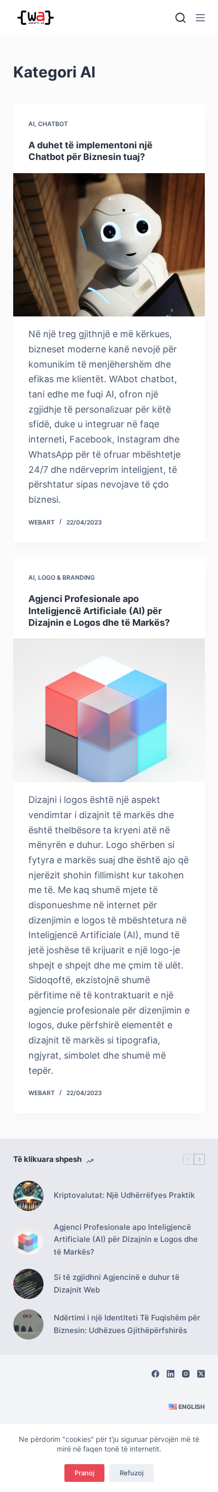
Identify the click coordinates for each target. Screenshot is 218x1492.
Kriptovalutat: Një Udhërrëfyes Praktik (124, 1195)
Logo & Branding (66, 577)
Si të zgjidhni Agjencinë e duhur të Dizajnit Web (116, 1283)
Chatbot (53, 124)
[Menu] (200, 17)
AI (31, 124)
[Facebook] (155, 1374)
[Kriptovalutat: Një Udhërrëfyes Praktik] (28, 1196)
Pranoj (84, 1473)
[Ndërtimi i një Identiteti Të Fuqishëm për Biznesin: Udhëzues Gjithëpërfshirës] (28, 1324)
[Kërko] (180, 18)
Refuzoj (131, 1473)
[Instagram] (186, 1374)
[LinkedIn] (170, 1374)
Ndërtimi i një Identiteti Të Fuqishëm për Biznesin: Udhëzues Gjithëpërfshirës (127, 1324)
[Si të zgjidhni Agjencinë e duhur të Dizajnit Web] (28, 1284)
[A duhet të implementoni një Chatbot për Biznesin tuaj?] (109, 245)
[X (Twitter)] (201, 1374)
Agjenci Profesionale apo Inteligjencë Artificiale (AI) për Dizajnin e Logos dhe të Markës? (99, 610)
